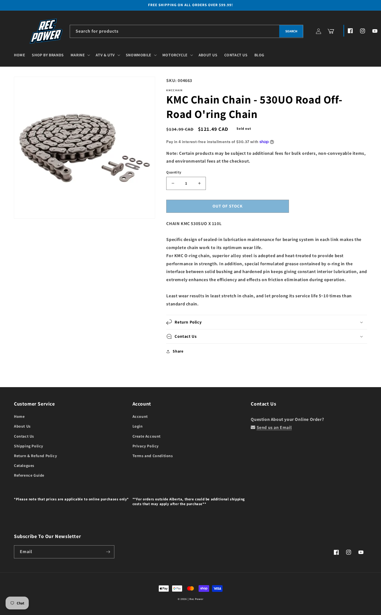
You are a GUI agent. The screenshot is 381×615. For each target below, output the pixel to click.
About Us (22, 426)
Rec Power (196, 599)
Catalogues (24, 465)
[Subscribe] (108, 551)
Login (137, 426)
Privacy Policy (145, 445)
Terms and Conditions (152, 455)
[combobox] (186, 31)
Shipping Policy (28, 445)
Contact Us (24, 436)
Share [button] (178, 351)
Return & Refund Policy (35, 455)
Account (140, 416)
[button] (80, 55)
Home (19, 416)
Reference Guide (29, 475)
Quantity (173, 172)
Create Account (146, 436)
